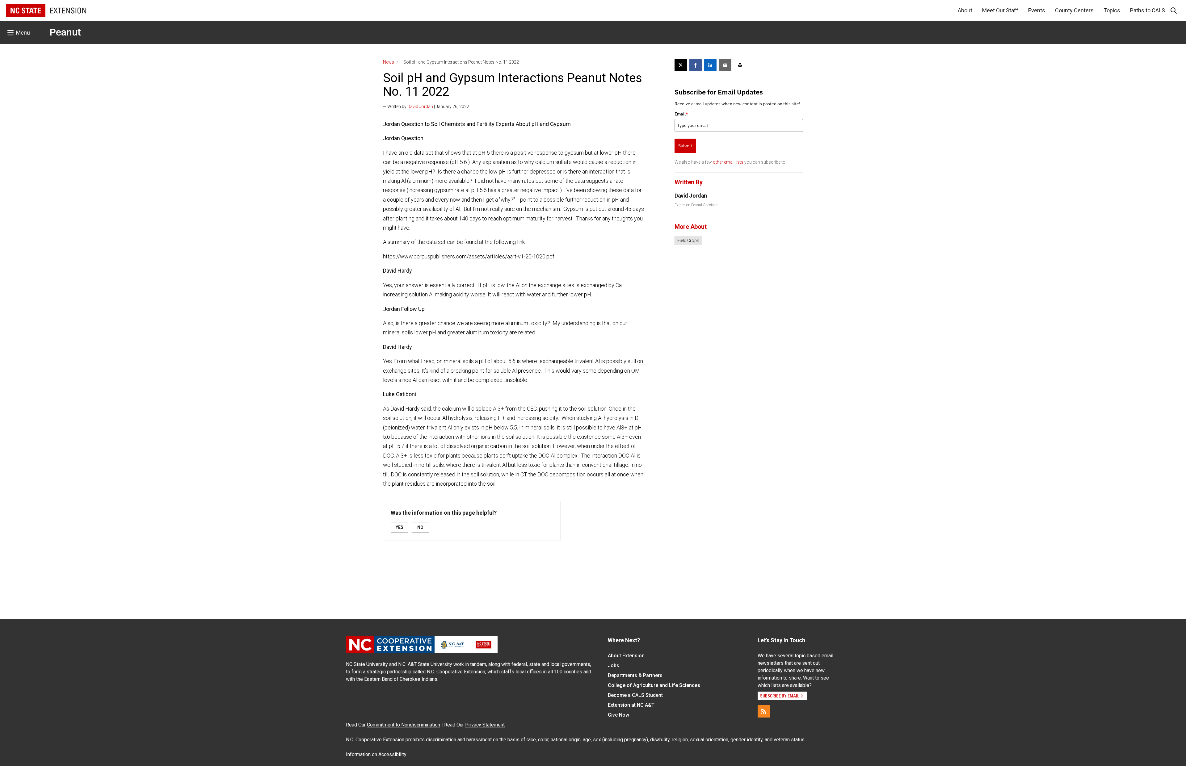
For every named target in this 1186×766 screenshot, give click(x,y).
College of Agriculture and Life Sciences (654, 685)
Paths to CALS (1147, 10)
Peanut (65, 32)
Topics (1112, 10)
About (965, 10)
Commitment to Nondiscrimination (403, 725)
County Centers (1074, 10)
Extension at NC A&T (631, 705)
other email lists (728, 162)
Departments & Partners (635, 675)
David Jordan (420, 106)
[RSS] (764, 711)
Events (1036, 10)
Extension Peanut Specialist (697, 205)
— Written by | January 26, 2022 (426, 106)
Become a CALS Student (635, 695)
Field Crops (688, 240)
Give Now (618, 715)
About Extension (626, 656)
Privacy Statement (485, 725)
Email (681, 114)
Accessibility (392, 754)
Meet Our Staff (1000, 10)
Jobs (613, 665)
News (388, 62)
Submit (685, 146)
